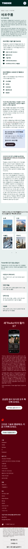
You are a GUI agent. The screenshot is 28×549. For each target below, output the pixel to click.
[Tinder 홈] (7, 3)
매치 (7, 117)
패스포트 (8, 124)
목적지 (2, 10)
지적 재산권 (4, 468)
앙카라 (7, 84)
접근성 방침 (4, 478)
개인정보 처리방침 (6, 458)
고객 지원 (4, 508)
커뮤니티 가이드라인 (18, 158)
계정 (4, 109)
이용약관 (4, 463)
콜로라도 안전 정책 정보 (7, 473)
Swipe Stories (5, 498)
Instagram (4, 442)
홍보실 (3, 501)
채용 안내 (4, 484)
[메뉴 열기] (24, 3)
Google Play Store (6, 519)
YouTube (4, 447)
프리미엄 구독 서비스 (13, 122)
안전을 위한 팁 (7, 158)
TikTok (3, 445)
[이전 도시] (12, 252)
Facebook (4, 452)
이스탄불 (8, 81)
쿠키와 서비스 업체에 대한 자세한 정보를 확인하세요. (14, 534)
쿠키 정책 (4, 466)
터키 (7, 10)
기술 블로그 (4, 487)
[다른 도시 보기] (16, 252)
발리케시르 (9, 90)
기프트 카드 (4, 510)
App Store (4, 517)
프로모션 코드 (5, 505)
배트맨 (7, 93)
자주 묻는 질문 (5, 493)
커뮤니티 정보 (5, 475)
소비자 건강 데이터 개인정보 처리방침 (11, 461)
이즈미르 (8, 87)
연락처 (3, 503)
